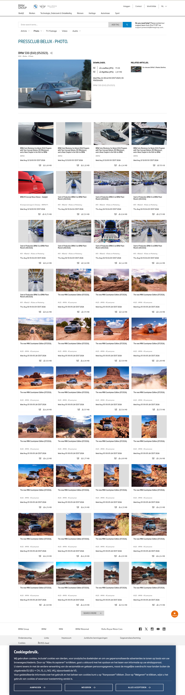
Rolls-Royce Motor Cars (111, 629)
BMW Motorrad (82, 629)
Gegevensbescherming (130, 638)
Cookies (21, 643)
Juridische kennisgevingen (95, 638)
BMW (44, 629)
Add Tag (115, 24)
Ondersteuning (25, 638)
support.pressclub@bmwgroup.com (149, 27)
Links (46, 638)
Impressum (66, 638)
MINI (61, 629)
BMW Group (23, 629)
